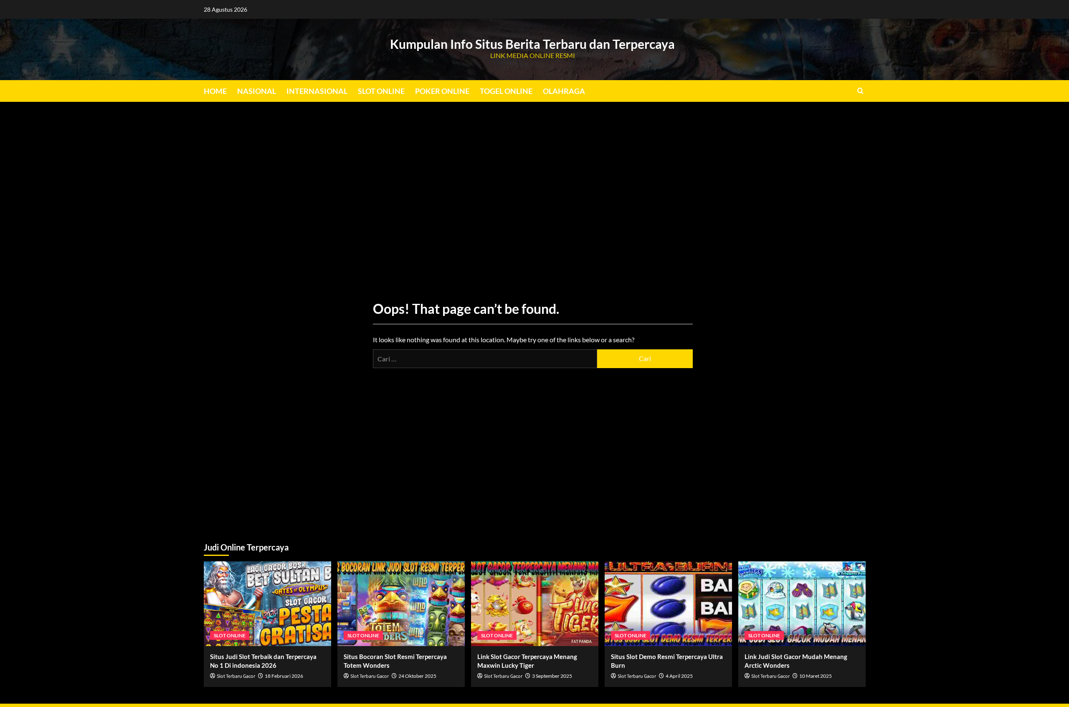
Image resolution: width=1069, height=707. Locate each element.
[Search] (860, 90)
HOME (215, 91)
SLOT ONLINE (381, 91)
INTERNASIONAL (316, 91)
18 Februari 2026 (284, 676)
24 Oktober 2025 (417, 676)
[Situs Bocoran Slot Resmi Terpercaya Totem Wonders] (401, 603)
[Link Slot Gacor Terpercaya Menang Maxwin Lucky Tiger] (534, 603)
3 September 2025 (552, 676)
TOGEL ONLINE (506, 91)
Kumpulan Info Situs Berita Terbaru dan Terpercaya (532, 43)
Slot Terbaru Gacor (236, 676)
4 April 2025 (679, 676)
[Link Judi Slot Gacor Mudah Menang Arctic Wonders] (802, 603)
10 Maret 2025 (815, 676)
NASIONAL (256, 91)
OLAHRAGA (564, 91)
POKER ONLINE (442, 91)
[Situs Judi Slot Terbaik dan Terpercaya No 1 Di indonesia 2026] (267, 603)
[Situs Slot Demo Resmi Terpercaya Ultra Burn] (668, 603)
